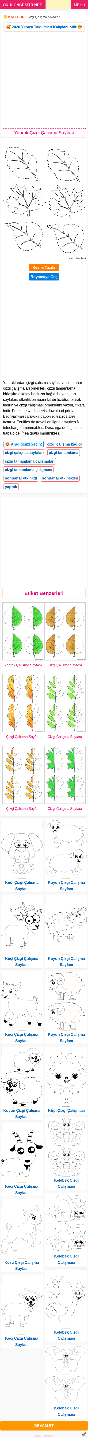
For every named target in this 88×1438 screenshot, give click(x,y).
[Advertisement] (44, 79)
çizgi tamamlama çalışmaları (29, 461)
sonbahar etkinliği (21, 478)
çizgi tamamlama (63, 453)
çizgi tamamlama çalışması (28, 470)
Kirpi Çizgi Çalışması (66, 1111)
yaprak (11, 487)
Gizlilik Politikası (44, 1435)
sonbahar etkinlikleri (60, 478)
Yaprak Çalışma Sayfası (23, 665)
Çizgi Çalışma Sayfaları (43, 17)
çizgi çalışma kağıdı (64, 444)
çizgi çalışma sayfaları (24, 453)
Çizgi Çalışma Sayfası (65, 665)
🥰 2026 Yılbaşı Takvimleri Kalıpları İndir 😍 (44, 27)
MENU (79, 5)
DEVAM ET (44, 1426)
